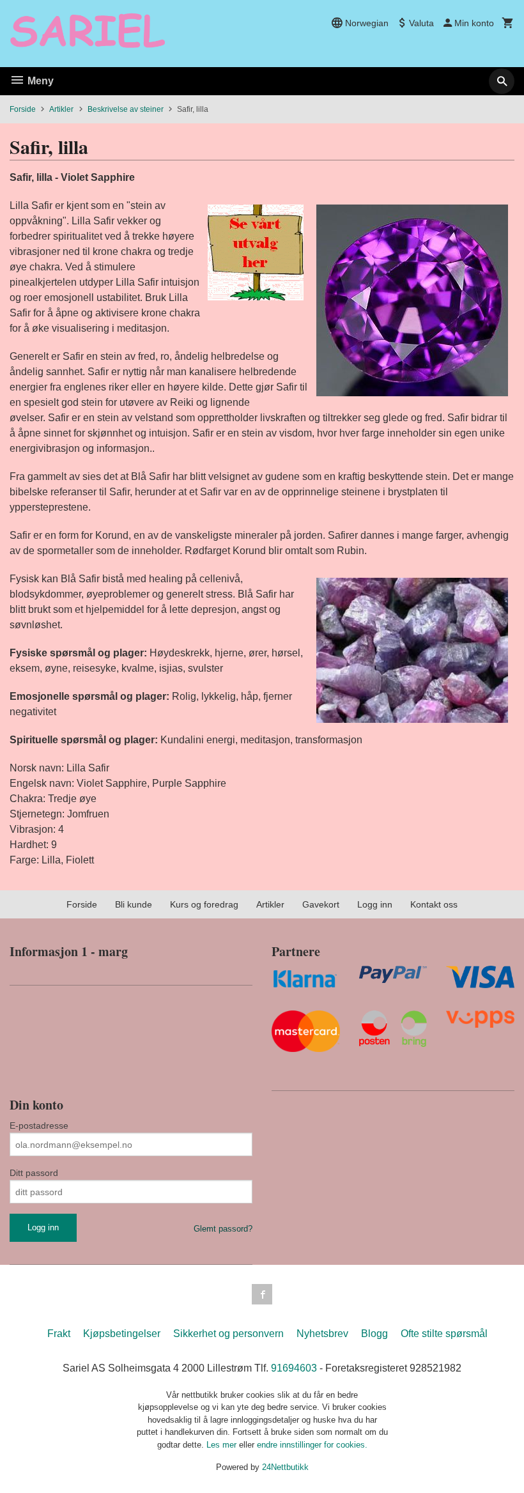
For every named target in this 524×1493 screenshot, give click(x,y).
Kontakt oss (434, 904)
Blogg (374, 1333)
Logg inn (374, 904)
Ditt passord (34, 1173)
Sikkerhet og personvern (228, 1333)
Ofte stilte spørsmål (444, 1333)
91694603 (294, 1368)
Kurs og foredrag (204, 904)
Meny (39, 80)
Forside (23, 109)
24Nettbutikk (285, 1467)
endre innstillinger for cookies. (312, 1445)
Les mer (222, 1445)
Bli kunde (133, 904)
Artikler (270, 904)
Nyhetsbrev (322, 1333)
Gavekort (320, 904)
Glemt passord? (223, 1229)
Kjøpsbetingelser (121, 1333)
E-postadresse (39, 1125)
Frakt (58, 1333)
